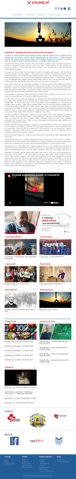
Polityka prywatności (63, 462)
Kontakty (66, 15)
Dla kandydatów (9, 463)
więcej (34, 236)
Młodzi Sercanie (20, 171)
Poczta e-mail (61, 460)
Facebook (42, 460)
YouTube (41, 462)
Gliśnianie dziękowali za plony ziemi (16, 284)
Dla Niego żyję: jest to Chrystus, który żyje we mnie (19, 310)
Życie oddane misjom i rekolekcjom (51, 284)
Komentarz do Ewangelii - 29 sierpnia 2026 (19, 341)
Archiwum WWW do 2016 (46, 471)
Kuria (6, 460)
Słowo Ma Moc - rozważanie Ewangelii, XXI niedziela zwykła (53, 342)
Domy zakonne (26, 463)
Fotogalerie (41, 15)
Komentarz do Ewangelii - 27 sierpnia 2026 (19, 350)
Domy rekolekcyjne (27, 467)
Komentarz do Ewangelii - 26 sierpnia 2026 (19, 355)
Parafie (24, 460)
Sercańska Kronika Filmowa (44, 464)
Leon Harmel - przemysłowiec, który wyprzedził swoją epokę (20, 257)
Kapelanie (25, 462)
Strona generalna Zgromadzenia (44, 468)
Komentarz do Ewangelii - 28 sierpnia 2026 (19, 346)
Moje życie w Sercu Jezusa (48, 309)
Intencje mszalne (55, 15)
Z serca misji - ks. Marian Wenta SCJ (51, 257)
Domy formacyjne (27, 465)
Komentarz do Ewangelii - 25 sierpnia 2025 (19, 360)
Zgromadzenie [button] (17, 15)
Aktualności (30, 15)
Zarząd (7, 462)
